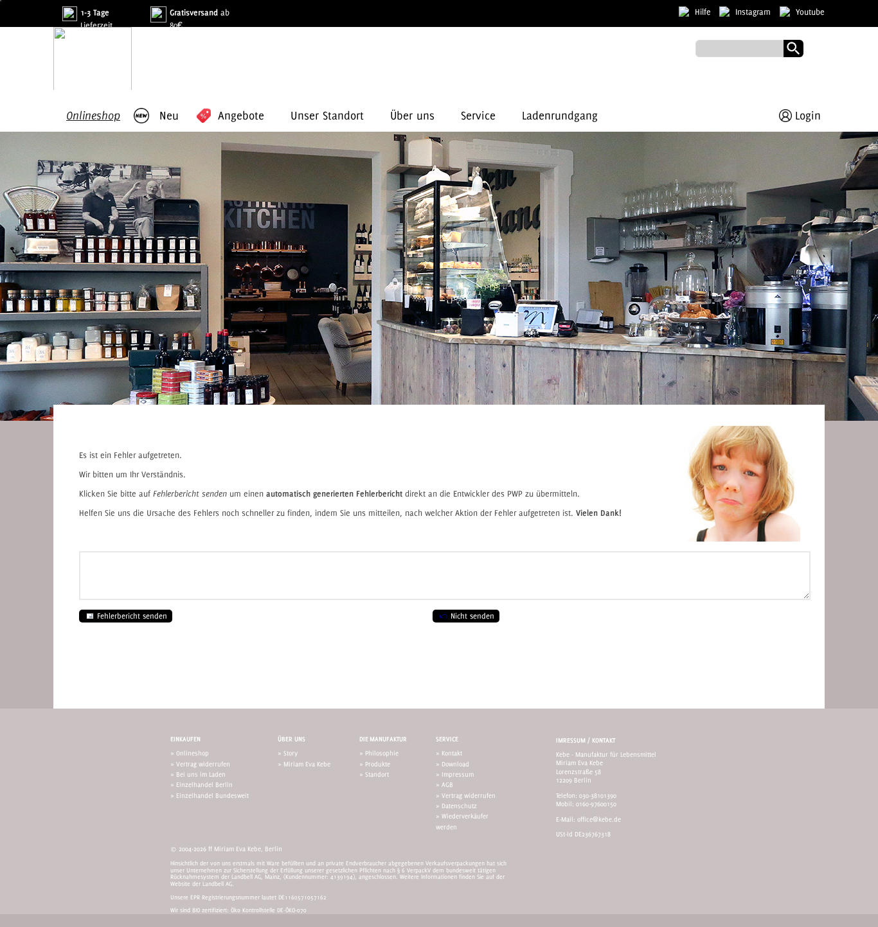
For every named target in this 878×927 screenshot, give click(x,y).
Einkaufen (185, 739)
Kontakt (452, 753)
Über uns (291, 739)
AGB (447, 784)
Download (455, 764)
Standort (377, 774)
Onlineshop (192, 753)
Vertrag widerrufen (203, 764)
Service (447, 739)
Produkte (377, 764)
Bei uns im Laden (201, 774)
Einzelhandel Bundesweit (212, 795)
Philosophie (382, 753)
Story (290, 753)
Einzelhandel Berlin (204, 784)
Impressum (458, 774)
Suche (793, 48)
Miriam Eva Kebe (306, 764)
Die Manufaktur (383, 739)
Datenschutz (459, 805)
